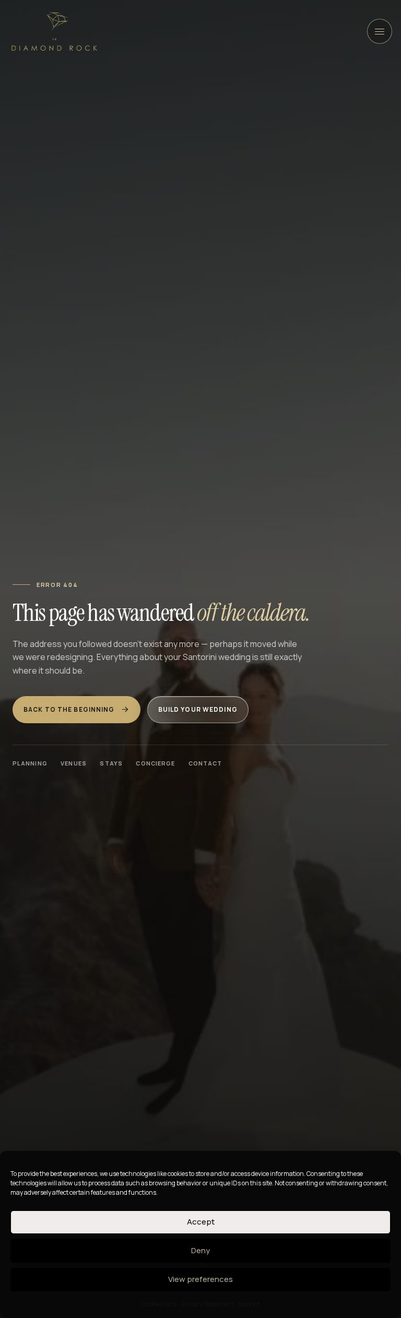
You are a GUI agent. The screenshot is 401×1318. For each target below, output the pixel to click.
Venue (115, 196)
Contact (205, 763)
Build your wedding (198, 709)
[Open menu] (379, 31)
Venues (207, 123)
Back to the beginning (69, 709)
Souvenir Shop (172, 196)
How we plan (64, 123)
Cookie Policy (158, 1304)
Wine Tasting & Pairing (153, 340)
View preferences (200, 1279)
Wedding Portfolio (140, 123)
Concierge (155, 763)
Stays (111, 763)
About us (257, 123)
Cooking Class (68, 340)
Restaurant (63, 196)
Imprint (249, 1304)
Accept (201, 1221)
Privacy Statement (207, 1304)
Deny (200, 1250)
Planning (30, 763)
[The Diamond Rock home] (54, 31)
